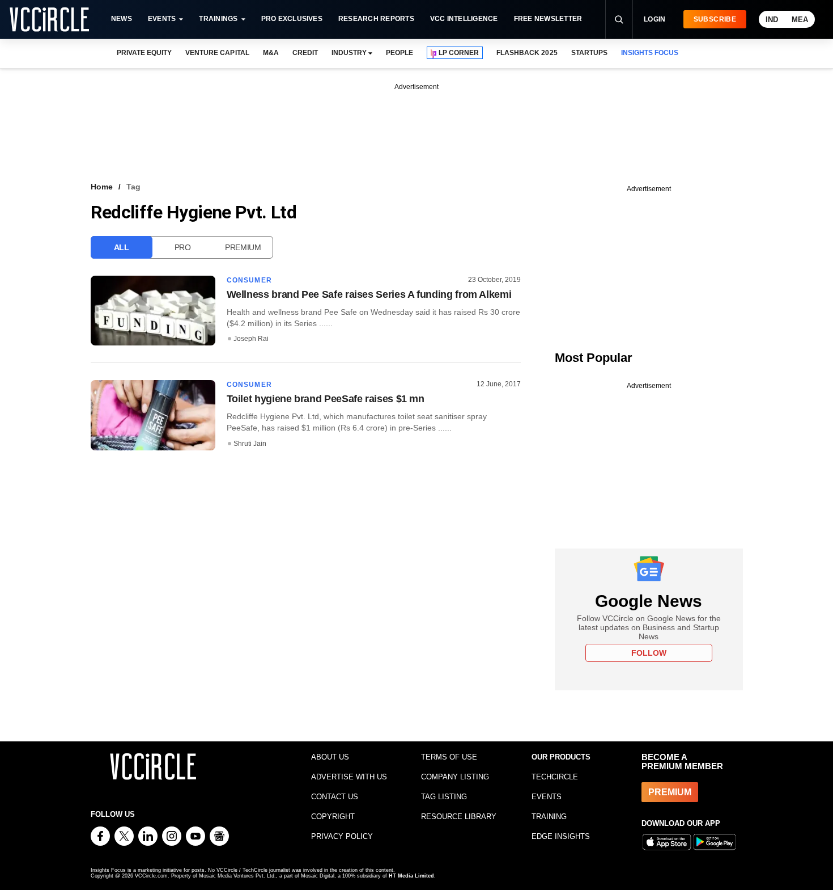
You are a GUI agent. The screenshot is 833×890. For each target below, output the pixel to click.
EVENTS (547, 796)
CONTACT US (334, 796)
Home (102, 186)
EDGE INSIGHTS (561, 836)
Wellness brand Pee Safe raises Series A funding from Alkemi (369, 294)
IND (772, 19)
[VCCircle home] (49, 19)
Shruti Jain (249, 444)
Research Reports (376, 19)
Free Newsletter (548, 19)
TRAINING (549, 816)
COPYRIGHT (333, 816)
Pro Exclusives (291, 19)
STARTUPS (589, 53)
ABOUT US (330, 757)
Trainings (218, 19)
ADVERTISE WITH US (349, 777)
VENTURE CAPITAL (217, 53)
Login (655, 19)
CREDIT (305, 53)
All (121, 247)
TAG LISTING (444, 796)
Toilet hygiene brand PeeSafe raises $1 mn (325, 398)
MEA (800, 19)
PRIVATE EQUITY (144, 53)
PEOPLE (399, 53)
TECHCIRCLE (555, 777)
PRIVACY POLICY (342, 836)
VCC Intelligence (464, 19)
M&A (271, 53)
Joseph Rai (251, 339)
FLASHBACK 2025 (526, 53)
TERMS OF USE (449, 757)
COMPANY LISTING (455, 777)
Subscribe (715, 19)
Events (162, 19)
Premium (243, 247)
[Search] (618, 19)
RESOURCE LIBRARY (458, 816)
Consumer (250, 280)
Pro (183, 247)
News (121, 19)
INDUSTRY (349, 53)
